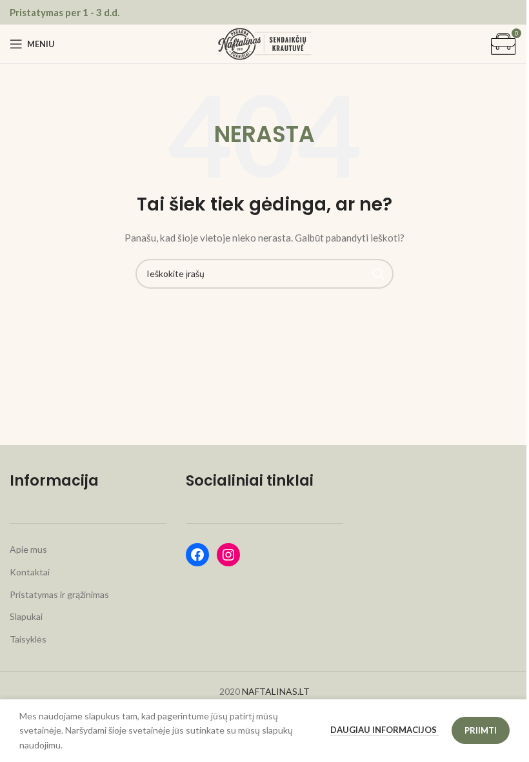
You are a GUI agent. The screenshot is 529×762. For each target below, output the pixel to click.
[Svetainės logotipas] (265, 42)
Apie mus (28, 549)
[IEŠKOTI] (379, 274)
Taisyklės (28, 638)
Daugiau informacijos (384, 730)
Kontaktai (30, 571)
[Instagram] (228, 554)
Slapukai (26, 616)
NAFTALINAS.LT (276, 691)
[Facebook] (197, 554)
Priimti (480, 730)
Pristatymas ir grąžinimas (59, 594)
